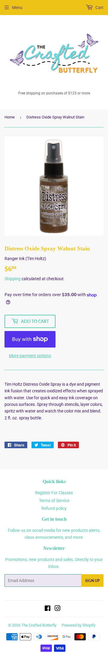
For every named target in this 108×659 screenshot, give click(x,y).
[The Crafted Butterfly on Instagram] (58, 609)
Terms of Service (54, 500)
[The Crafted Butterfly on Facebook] (47, 609)
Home (9, 117)
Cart (99, 7)
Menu (17, 7)
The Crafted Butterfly (38, 625)
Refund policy (54, 508)
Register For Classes (54, 492)
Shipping (12, 278)
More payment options (30, 355)
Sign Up (92, 580)
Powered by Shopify (78, 625)
